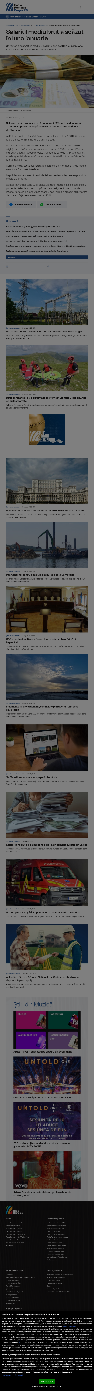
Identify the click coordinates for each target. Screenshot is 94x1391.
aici (20, 1342)
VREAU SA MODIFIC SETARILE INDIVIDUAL (46, 1386)
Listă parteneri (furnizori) (12, 1375)
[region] (47, 1351)
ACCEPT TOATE (47, 1381)
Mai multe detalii (69, 1326)
